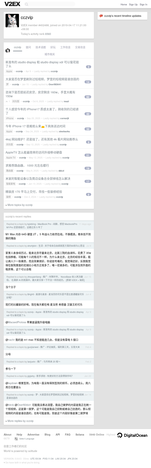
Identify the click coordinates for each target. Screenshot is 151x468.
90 (87, 96)
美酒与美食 (41, 294)
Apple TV (10, 157)
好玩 (53, 47)
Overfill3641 (55, 84)
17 (87, 181)
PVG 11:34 (48, 458)
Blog (47, 434)
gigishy (31, 375)
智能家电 (10, 183)
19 (87, 168)
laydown (13, 383)
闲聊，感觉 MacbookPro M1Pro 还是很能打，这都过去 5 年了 (41, 225)
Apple (9, 71)
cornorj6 (64, 118)
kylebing (31, 223)
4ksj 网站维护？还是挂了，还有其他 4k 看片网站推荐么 (42, 139)
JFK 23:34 (72, 458)
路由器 (9, 170)
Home (124, 4)
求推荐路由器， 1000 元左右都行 (27, 165)
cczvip (17, 47)
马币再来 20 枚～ (51, 361)
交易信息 (80, 47)
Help (19, 434)
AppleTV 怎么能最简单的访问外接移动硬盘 (34, 152)
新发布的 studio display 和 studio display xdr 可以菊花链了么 (42, 64)
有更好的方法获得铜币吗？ (60, 375)
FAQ (67, 434)
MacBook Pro (44, 223)
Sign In (143, 4)
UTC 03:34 (35, 458)
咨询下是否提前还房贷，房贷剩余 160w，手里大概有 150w (40, 94)
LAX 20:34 (60, 458)
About (7, 434)
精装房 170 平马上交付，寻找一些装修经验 (34, 191)
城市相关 (50, 54)
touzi (66, 101)
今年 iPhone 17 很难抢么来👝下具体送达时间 (35, 126)
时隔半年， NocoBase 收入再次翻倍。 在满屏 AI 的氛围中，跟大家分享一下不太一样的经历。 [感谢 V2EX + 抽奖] (45, 278)
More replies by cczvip (21, 421)
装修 (8, 196)
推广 (45, 276)
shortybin (32, 245)
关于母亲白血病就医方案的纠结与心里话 (65, 245)
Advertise (33, 434)
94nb (11, 405)
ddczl (61, 170)
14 (87, 81)
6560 (48, 34)
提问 (28, 47)
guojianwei (32, 346)
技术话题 (41, 47)
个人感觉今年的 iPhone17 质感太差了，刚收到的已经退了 (42, 111)
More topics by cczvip (20, 205)
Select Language (26, 438)
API (58, 434)
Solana (80, 434)
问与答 (16, 101)
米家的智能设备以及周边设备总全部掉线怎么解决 (38, 178)
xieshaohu (64, 131)
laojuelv (31, 361)
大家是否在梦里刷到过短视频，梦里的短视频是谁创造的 (42, 79)
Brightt (30, 294)
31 (87, 155)
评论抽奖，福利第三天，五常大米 (63, 346)
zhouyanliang (34, 276)
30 (87, 128)
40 (87, 113)
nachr (11, 339)
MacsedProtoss (17, 322)
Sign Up (133, 4)
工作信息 (65, 47)
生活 (40, 245)
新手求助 (40, 375)
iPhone (9, 118)
